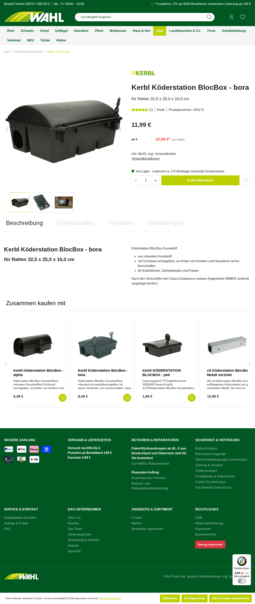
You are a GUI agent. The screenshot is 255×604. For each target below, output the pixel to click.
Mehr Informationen (110, 598)
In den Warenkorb (200, 180)
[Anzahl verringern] (135, 180)
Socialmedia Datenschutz (213, 487)
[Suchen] (209, 17)
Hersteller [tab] (121, 223)
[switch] (242, 581)
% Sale (136, 517)
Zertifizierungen (206, 470)
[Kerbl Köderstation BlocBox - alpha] (33, 345)
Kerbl (161, 109)
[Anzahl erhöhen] (156, 180)
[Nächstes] (120, 129)
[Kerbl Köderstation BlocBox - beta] (98, 345)
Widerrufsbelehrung (209, 523)
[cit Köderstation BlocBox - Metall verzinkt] (227, 345)
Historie (73, 545)
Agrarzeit (74, 551)
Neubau (73, 523)
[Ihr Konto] (231, 17)
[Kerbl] (143, 74)
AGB (198, 517)
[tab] (24, 223)
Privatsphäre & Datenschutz (215, 476)
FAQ (7, 529)
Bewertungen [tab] (165, 223)
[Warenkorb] (249, 17)
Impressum (203, 529)
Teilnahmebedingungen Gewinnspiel (221, 459)
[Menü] (248, 556)
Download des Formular (148, 478)
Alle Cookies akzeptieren (230, 598)
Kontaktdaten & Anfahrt (20, 517)
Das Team (75, 529)
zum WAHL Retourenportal (150, 463)
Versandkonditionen (145, 158)
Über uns (74, 517)
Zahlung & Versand (209, 465)
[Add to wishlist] (246, 180)
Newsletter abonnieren (147, 529)
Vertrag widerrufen (210, 544)
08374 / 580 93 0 (38, 4)
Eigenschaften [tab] (76, 223)
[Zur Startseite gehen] (34, 17)
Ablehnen (170, 598)
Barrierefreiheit (205, 534)
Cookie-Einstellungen (210, 482)
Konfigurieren (194, 598)
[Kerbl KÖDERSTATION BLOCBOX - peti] (162, 345)
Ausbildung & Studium (83, 540)
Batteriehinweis (206, 448)
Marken (136, 523)
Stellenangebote (79, 534)
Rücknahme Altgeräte (210, 454)
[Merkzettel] (242, 17)
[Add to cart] (63, 398)
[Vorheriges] (7, 129)
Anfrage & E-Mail (16, 523)
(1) (151, 109)
